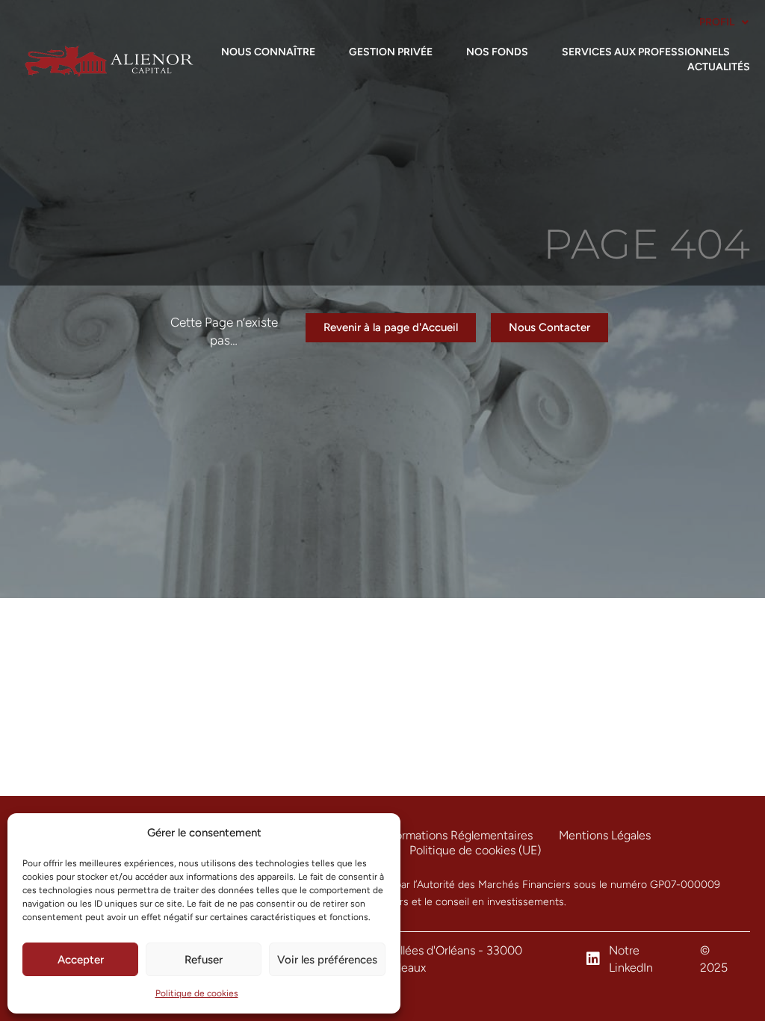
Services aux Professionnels (646, 52)
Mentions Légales (605, 835)
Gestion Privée (391, 52)
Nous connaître (268, 52)
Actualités (718, 67)
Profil (716, 22)
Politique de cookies (196, 993)
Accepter (81, 959)
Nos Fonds (497, 52)
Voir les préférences (327, 959)
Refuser (204, 959)
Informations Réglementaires (457, 835)
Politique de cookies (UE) (475, 850)
